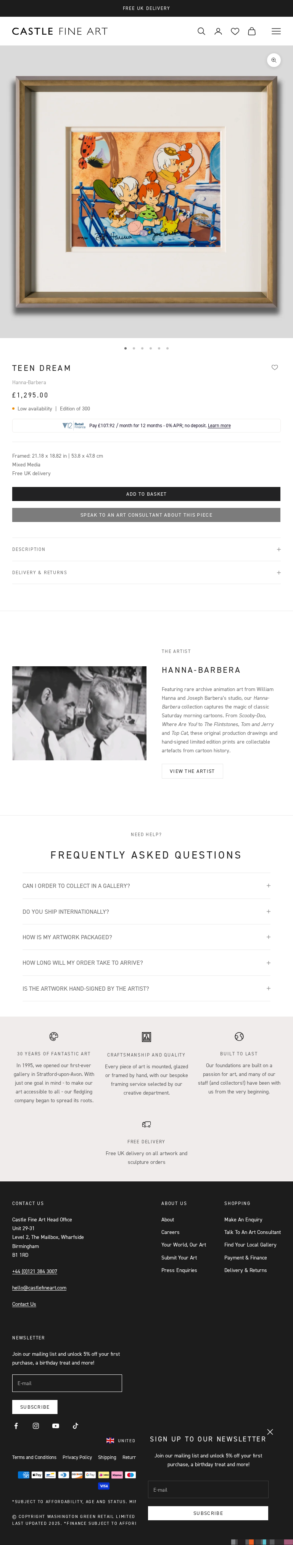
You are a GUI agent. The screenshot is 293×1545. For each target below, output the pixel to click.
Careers (170, 1232)
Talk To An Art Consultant (252, 1232)
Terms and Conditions (34, 1457)
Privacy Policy (77, 1457)
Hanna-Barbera (29, 382)
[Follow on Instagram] (36, 1426)
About (167, 1219)
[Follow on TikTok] (75, 1426)
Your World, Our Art (183, 1244)
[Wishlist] (275, 367)
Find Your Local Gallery (250, 1244)
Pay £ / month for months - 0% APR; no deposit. (160, 425)
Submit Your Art (179, 1257)
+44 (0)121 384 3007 (34, 1271)
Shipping (107, 1457)
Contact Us (24, 1304)
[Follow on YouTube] (56, 1426)
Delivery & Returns (245, 1270)
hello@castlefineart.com (39, 1287)
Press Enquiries (179, 1270)
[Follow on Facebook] (16, 1426)
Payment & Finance (245, 1257)
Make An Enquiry (243, 1219)
